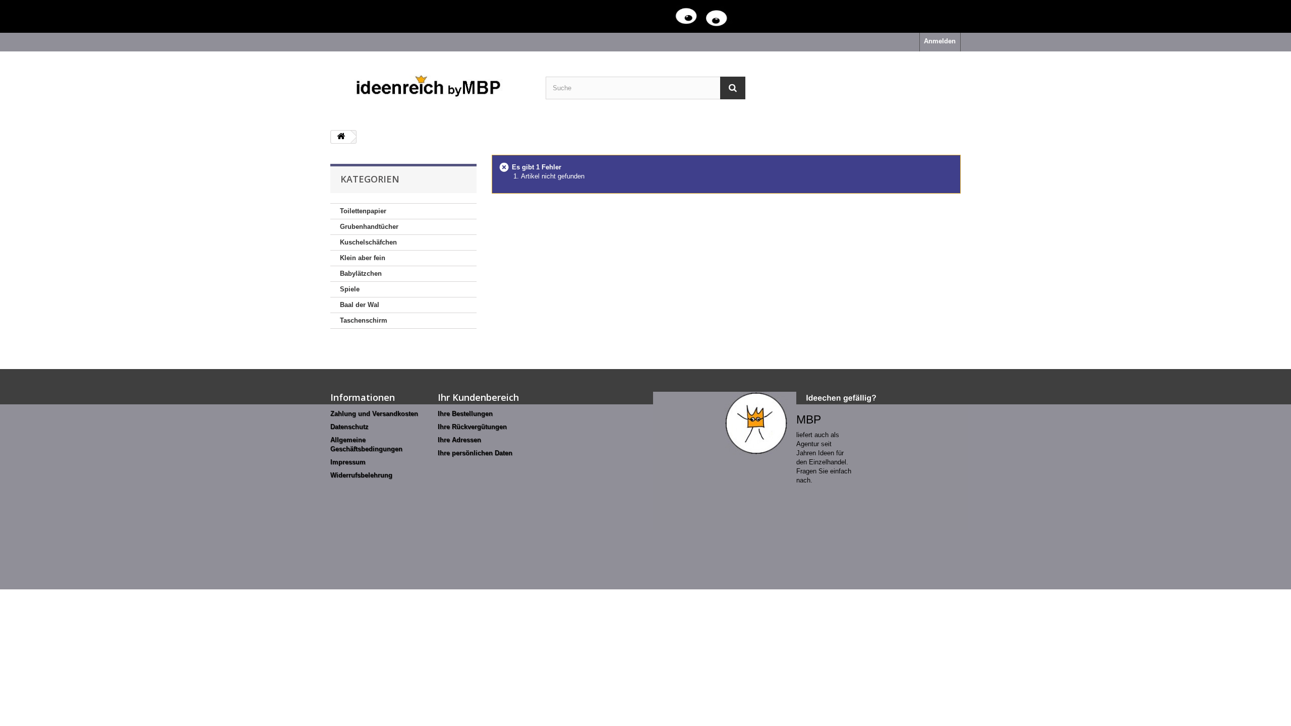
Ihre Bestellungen (465, 413)
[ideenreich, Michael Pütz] (430, 87)
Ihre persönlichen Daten (475, 453)
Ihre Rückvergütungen (472, 427)
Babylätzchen (361, 273)
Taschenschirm (363, 320)
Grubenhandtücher (369, 226)
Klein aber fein (362, 258)
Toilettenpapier (363, 211)
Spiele (350, 289)
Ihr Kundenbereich (478, 397)
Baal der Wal (359, 305)
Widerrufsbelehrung (361, 475)
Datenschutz (349, 427)
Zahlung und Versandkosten (374, 413)
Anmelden (940, 41)
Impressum (348, 462)
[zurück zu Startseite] (340, 137)
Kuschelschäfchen (368, 242)
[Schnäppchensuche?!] (625, 16)
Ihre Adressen (459, 440)
